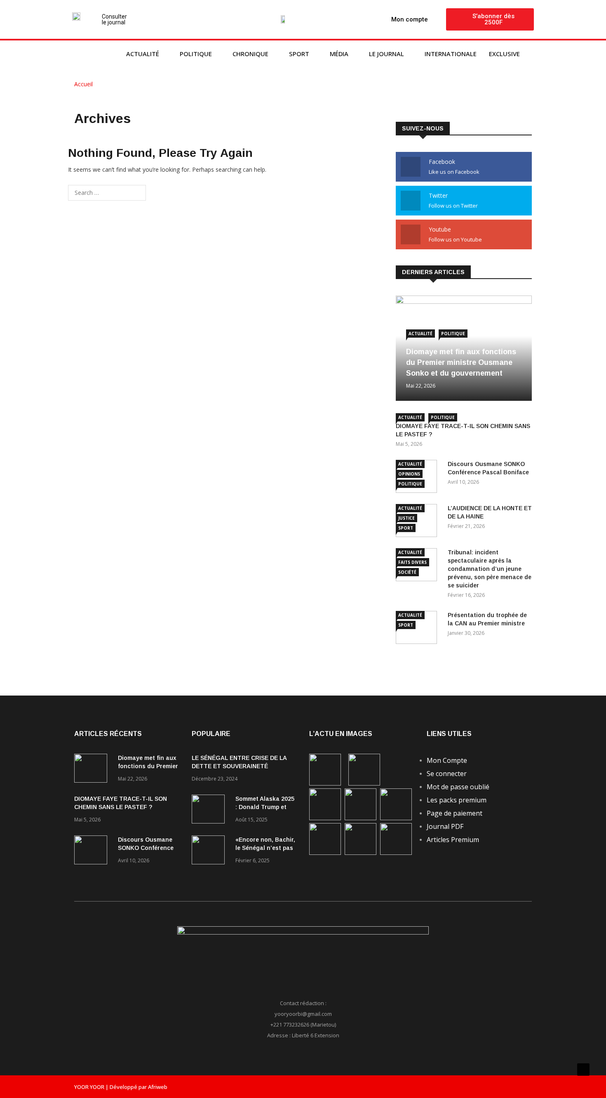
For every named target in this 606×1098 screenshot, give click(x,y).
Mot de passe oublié (458, 786)
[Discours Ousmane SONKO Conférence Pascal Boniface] (92, 851)
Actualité (142, 54)
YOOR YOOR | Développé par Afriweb (120, 1087)
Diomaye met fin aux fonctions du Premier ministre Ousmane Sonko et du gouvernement (461, 362)
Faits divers (412, 562)
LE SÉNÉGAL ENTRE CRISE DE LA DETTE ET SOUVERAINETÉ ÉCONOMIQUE (239, 766)
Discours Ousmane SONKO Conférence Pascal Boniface (146, 847)
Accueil (84, 84)
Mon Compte (447, 760)
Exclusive (504, 54)
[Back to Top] (583, 1069)
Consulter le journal (114, 19)
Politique (196, 54)
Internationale (451, 54)
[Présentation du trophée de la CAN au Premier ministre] (396, 818)
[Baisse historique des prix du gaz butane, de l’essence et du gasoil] (360, 853)
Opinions (409, 474)
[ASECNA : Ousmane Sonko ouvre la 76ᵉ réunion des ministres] (396, 853)
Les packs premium (456, 800)
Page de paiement (454, 813)
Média (339, 54)
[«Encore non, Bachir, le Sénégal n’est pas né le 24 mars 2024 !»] (210, 851)
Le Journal (386, 54)
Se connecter (447, 773)
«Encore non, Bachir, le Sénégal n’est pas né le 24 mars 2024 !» (265, 847)
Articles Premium (453, 839)
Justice (406, 518)
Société (407, 572)
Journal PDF (445, 826)
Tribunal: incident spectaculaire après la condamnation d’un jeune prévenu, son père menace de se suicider (489, 569)
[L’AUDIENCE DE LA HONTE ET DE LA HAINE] (325, 818)
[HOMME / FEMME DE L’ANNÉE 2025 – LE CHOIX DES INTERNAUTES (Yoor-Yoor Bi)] (325, 853)
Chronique (250, 54)
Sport (299, 54)
